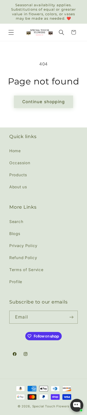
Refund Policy (23, 257)
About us (18, 187)
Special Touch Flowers (51, 406)
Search (16, 221)
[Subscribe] (71, 317)
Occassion (19, 163)
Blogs (14, 233)
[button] (11, 32)
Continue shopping (43, 101)
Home (15, 151)
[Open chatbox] (76, 405)
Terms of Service (26, 269)
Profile (15, 281)
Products (18, 175)
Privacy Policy (23, 245)
